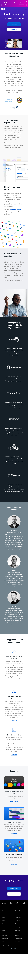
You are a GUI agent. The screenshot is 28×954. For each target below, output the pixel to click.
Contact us (14, 29)
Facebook (24, 903)
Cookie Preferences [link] (6, 945)
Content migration (15, 210)
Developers (17, 930)
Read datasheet (14, 24)
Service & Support (19, 910)
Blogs (16, 923)
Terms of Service (18, 938)
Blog (10, 903)
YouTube (3, 903)
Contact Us (17, 920)
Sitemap (16, 935)
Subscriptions (5, 938)
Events (3, 920)
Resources (4, 930)
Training (16, 914)
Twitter (17, 903)
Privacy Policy (5, 941)
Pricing (3, 923)
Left (1, 5)
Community (17, 927)
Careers (4, 914)
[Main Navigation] (26, 8)
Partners (4, 917)
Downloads (4, 927)
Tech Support (18, 917)
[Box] (3, 9)
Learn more (21, 4)
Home (3, 910)
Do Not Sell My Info (19, 941)
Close (26, 1)
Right (26, 5)
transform (14, 88)
